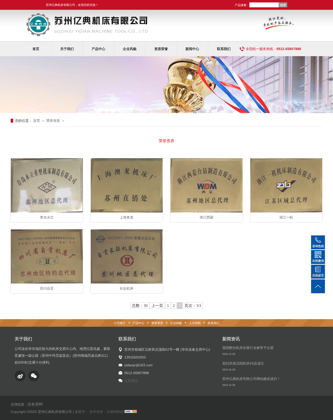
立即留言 (131, 381)
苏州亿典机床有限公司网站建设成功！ (251, 379)
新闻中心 (192, 49)
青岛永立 (47, 217)
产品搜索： (242, 5)
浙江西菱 (206, 217)
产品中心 (98, 49)
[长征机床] (127, 256)
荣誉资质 (53, 121)
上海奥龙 (126, 217)
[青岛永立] (47, 185)
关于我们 (67, 49)
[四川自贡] (47, 256)
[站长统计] (131, 412)
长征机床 (126, 288)
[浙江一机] (286, 185)
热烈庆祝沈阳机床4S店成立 (243, 363)
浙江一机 (286, 217)
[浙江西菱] (206, 185)
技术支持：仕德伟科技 (106, 412)
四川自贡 (47, 288)
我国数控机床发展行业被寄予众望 (248, 348)
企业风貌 (130, 49)
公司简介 (120, 323)
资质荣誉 (161, 49)
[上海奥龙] (127, 185)
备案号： (81, 412)
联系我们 (224, 49)
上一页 (157, 306)
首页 (35, 49)
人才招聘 (195, 323)
